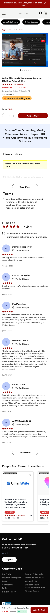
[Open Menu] (4, 13)
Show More (25, 186)
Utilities (20, 29)
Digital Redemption (11, 577)
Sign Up (9, 559)
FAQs (4, 588)
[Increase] (13, 115)
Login (4, 581)
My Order (7, 574)
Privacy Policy (9, 591)
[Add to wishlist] (47, 77)
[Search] (40, 13)
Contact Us (7, 584)
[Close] (45, 2)
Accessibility (31, 581)
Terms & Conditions (34, 577)
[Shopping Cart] (45, 13)
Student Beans (32, 591)
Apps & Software (10, 21)
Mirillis (10, 109)
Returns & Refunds (34, 574)
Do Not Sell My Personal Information (35, 586)
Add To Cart (33, 115)
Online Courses (31, 21)
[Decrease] (5, 115)
